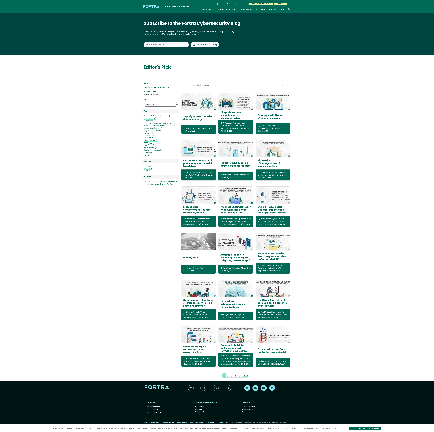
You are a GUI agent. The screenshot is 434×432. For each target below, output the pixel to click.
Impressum (211, 423)
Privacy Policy (89, 428)
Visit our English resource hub (156, 87)
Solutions (208, 9)
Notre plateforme (153, 407)
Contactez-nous (277, 9)
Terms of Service (113, 428)
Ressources (246, 9)
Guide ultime (199, 406)
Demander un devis (154, 412)
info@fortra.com (248, 409)
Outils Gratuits (200, 412)
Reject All (362, 428)
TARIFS (280, 4)
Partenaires (241, 4)
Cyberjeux (198, 409)
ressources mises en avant (206, 402)
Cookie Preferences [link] (197, 423)
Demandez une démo (260, 4)
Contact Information (152, 423)
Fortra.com (229, 4)
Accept (353, 428)
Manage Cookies (374, 428)
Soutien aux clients (249, 406)
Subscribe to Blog (207, 44)
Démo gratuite (152, 409)
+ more (147, 155)
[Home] (166, 6)
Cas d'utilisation (227, 9)
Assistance (246, 412)
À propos (260, 9)
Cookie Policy (98, 428)
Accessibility (223, 423)
